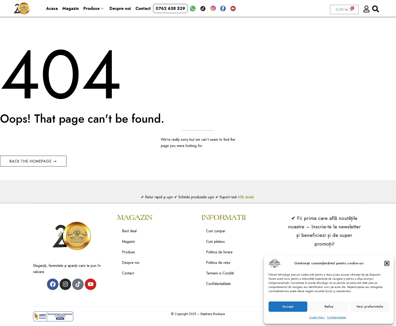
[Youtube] (90, 284)
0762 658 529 (170, 8)
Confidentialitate (336, 317)
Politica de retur (218, 262)
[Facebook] (52, 284)
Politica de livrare (219, 252)
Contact (143, 8)
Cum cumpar (215, 231)
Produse (91, 8)
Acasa (52, 8)
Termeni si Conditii (220, 273)
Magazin (70, 8)
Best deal (129, 231)
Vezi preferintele (369, 306)
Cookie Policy (317, 317)
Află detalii (246, 197)
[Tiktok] (78, 284)
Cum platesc (215, 241)
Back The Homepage (31, 161)
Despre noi (120, 8)
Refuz (328, 306)
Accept (287, 306)
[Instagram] (65, 284)
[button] (387, 263)
